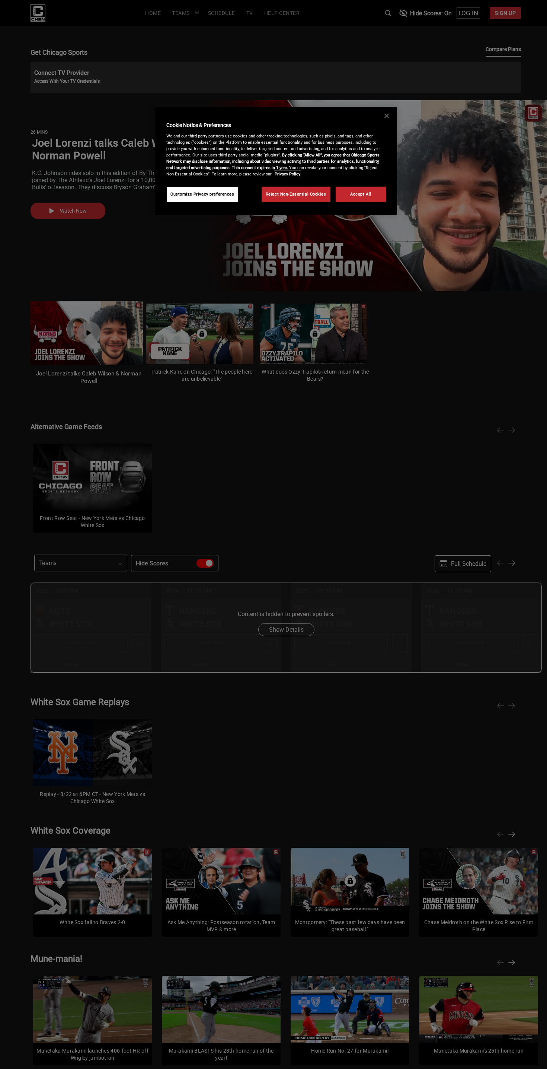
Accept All (360, 194)
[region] (276, 161)
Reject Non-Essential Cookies (296, 194)
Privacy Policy (287, 174)
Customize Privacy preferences (202, 194)
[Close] (386, 116)
